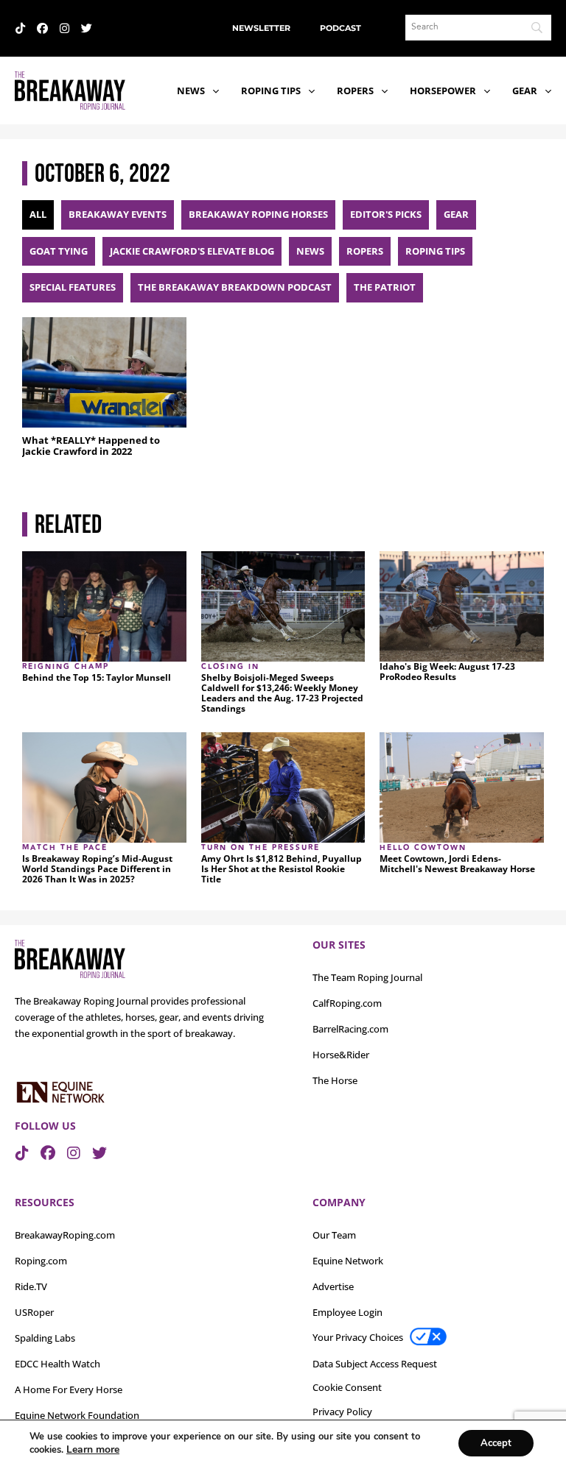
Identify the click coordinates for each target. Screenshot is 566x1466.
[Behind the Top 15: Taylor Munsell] (104, 606)
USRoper (34, 1312)
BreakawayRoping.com (65, 1235)
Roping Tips (271, 90)
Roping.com (41, 1260)
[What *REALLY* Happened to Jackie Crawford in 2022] (104, 372)
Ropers (355, 90)
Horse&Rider (340, 1054)
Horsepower (443, 90)
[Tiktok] (20, 28)
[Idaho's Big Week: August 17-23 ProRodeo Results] (462, 606)
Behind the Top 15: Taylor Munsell (96, 678)
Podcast (340, 28)
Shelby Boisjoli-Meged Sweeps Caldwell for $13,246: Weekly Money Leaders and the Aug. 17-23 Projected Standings (282, 693)
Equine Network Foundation (77, 1415)
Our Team (334, 1235)
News (191, 90)
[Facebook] (42, 28)
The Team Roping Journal (367, 977)
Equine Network (347, 1260)
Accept (496, 1443)
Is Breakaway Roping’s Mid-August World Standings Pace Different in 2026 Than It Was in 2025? (97, 869)
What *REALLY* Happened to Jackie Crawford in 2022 (91, 446)
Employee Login (347, 1312)
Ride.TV (31, 1286)
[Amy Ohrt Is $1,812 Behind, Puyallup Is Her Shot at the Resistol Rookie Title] (283, 787)
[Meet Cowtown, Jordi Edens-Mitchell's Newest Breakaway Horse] (462, 787)
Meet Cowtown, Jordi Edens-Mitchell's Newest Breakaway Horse (457, 864)
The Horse (334, 1080)
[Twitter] (86, 28)
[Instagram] (64, 28)
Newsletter (261, 28)
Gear (524, 90)
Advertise (333, 1286)
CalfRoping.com (347, 1003)
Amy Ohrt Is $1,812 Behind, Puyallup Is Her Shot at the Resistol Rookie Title (281, 869)
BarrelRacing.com (350, 1028)
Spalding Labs (45, 1338)
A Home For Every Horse (68, 1389)
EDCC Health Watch (57, 1363)
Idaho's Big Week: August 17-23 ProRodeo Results (447, 672)
